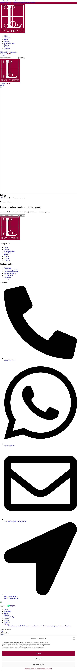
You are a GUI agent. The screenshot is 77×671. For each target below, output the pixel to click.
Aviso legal (49, 668)
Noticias (6, 258)
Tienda (6, 255)
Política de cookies (29, 668)
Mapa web (7, 277)
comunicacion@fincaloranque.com (24, 3)
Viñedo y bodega (9, 251)
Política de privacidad (40, 668)
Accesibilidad (8, 275)
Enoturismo (7, 253)
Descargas (7, 279)
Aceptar (38, 653)
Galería (6, 256)
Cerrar (2, 631)
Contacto (7, 260)
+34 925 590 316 (5, 3)
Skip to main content (18, 1)
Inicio (2, 198)
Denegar (38, 659)
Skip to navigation (6, 1)
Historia (6, 249)
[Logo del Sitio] (12, 32)
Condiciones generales (11, 270)
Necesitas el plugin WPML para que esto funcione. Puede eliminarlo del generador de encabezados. (39, 626)
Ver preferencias (38, 664)
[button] (74, 638)
